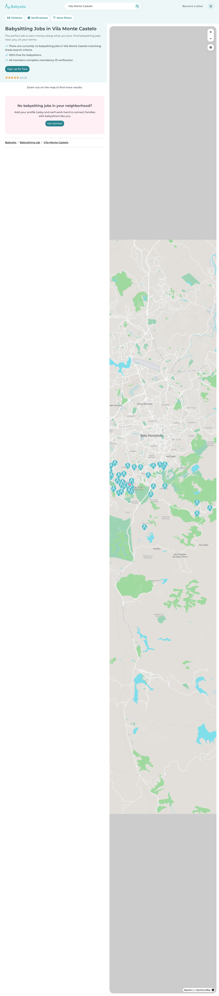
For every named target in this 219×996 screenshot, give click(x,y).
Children (16, 17)
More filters (64, 17)
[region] (163, 509)
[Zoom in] (210, 32)
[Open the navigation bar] (211, 6)
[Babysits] (15, 6)
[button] (148, 475)
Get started (54, 123)
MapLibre (188, 989)
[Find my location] (210, 47)
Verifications (39, 17)
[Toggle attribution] (213, 990)
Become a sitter (192, 6)
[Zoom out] (210, 38)
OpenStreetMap (203, 989)
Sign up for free (17, 68)
